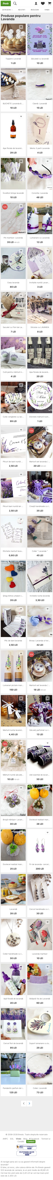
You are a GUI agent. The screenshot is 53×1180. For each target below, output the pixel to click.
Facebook (34, 1139)
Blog (25, 1139)
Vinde (18, 1139)
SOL (12, 1139)
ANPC (5, 1139)
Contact (30, 1141)
